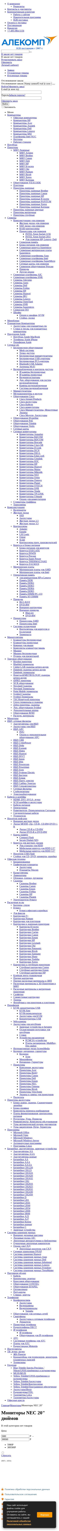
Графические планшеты (25, 864)
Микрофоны (25, 1059)
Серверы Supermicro (23, 307)
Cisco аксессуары (28, 401)
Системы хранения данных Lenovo (31, 1265)
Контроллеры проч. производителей (38, 542)
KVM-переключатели (30, 1013)
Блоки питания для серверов (34, 245)
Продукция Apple (16, 334)
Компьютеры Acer (22, 123)
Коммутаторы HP (28, 464)
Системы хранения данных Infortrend (32, 1262)
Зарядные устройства (24, 1230)
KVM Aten (24, 1010)
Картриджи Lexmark (29, 943)
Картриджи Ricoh (28, 951)
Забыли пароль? (17, 95)
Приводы (24, 269)
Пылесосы (18, 1097)
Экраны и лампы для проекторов (36, 1094)
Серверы (11, 217)
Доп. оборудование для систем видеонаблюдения (35, 381)
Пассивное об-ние (16, 1273)
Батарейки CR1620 (23, 1175)
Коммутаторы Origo (29, 477)
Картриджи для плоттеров (26, 921)
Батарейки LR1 (21, 1200)
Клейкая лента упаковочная (27, 975)
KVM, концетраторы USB (26, 1008)
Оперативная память (24, 575)
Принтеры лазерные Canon (33, 193)
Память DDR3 (26, 585)
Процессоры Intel (28, 623)
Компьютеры (14, 115)
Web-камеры (19, 1021)
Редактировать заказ (11, 59)
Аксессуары (25, 518)
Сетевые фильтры (22, 788)
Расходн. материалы (23, 715)
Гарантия (9, 1499)
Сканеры (18, 880)
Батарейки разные (22, 1224)
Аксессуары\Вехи (22, 1389)
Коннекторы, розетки (24, 1278)
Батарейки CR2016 (23, 1184)
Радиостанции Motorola (25, 1346)
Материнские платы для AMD (35, 569)
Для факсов (19, 913)
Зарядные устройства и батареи (35, 1027)
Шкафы (17, 312)
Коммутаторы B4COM (31, 437)
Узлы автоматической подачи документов (34, 1124)
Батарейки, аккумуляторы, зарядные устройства (32, 1148)
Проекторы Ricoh (28, 1089)
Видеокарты (19, 510)
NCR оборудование (23, 683)
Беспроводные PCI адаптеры (34, 361)
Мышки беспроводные (25, 653)
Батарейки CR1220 (23, 1167)
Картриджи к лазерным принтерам (31, 924)
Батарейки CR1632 (23, 1178)
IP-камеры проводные (30, 374)
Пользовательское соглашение (21, 1494)
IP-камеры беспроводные (32, 372)
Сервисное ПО (21, 309)
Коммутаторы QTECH (31, 485)
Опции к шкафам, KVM (31, 315)
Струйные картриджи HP (32, 972)
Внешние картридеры (30, 607)
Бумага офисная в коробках (33, 910)
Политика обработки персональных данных (27, 1489)
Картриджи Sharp (28, 956)
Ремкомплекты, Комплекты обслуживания (35, 1121)
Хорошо (44, 1515)
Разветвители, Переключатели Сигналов (34, 810)
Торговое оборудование (19, 659)
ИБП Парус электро (23, 780)
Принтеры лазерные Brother (33, 190)
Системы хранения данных (21, 1232)
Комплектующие (16, 507)
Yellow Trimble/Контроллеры (28, 1384)
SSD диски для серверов (32, 226)
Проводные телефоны (24, 1324)
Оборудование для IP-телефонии (36, 1335)
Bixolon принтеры (22, 661)
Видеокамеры (26, 1305)
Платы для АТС (21, 1343)
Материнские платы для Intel (34, 572)
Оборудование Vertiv (24, 426)
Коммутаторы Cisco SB (31, 445)
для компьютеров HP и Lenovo (35, 577)
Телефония (12, 1297)
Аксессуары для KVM (30, 1016)
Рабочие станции (22, 142)
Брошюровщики (21, 862)
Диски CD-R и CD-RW (31, 829)
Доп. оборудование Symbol (27, 707)
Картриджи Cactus (28, 932)
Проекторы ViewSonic (30, 1092)
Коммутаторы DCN (29, 450)
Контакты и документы (19, 9)
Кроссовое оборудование (26, 1281)
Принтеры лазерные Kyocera (34, 199)
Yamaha (29, 1311)
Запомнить (9, 107)
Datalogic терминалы (24, 672)
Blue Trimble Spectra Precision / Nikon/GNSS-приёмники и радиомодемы (34, 1369)
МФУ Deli (24, 161)
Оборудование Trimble (24, 423)
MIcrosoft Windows (22, 1138)
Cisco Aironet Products (30, 399)
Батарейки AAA (21, 1162)
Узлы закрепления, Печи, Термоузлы (32, 1127)
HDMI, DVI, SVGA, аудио (26, 799)
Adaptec (23, 529)
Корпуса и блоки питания (26, 545)
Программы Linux (22, 1146)
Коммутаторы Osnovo (30, 480)
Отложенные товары (18, 73)
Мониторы (12, 718)
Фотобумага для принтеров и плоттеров (34, 1002)
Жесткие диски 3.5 (29, 523)
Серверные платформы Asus (34, 255)
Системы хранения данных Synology (32, 1267)
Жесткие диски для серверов (34, 223)
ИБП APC (18, 729)
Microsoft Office (21, 1132)
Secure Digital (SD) (28, 840)
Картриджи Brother (29, 929)
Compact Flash (26, 837)
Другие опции (26, 272)
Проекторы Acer (27, 1070)
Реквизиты (19, 6)
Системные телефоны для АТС (29, 1340)
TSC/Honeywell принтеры (26, 699)
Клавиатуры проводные (25, 642)
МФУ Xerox (25, 177)
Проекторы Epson (28, 1081)
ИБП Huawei (19, 753)
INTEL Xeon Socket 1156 (38, 234)
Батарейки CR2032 (23, 1189)
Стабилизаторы (21, 791)
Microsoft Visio (20, 1135)
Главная (5, 1405)
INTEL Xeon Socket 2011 (38, 236)
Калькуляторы (20, 872)
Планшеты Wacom (28, 870)
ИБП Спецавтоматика (24, 786)
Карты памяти (20, 834)
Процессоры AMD (29, 621)
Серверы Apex (20, 282)
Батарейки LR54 (21, 1208)
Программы (13, 1129)
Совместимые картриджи (26, 997)
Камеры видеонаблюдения (33, 385)
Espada (22, 531)
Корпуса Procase (27, 556)
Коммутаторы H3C (29, 461)
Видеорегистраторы (29, 377)
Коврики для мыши (23, 645)
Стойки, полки (27, 318)
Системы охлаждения (24, 626)
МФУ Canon (25, 158)
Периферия (13, 1005)
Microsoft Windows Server (26, 1140)
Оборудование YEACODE (27, 182)
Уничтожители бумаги (25, 899)
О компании (13, 3)
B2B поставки (20, 20)
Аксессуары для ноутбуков (27, 1024)
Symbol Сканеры (22, 694)
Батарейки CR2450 (23, 1194)
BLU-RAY (24, 602)
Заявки (10, 70)
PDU (21, 732)
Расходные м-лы (15, 902)
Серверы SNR (20, 304)
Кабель (17, 1276)
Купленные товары (17, 75)
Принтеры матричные (24, 212)
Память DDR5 (26, 591)
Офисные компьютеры (25, 117)
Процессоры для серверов (32, 231)
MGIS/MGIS (19, 1373)
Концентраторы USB (30, 1018)
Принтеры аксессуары (18, 1100)
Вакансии (12, 28)
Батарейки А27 (21, 1219)
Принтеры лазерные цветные (28, 209)
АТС (15, 1338)
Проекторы (19, 1064)
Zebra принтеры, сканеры (26, 705)
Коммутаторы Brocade (30, 442)
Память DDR (26, 580)
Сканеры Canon (27, 886)
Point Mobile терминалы (25, 691)
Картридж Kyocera (29, 926)
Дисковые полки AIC (24, 1238)
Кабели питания (21, 805)
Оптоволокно (20, 1289)
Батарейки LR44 (21, 1205)
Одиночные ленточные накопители (31, 1243)
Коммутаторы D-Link (30, 447)
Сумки (22, 1035)
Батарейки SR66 (21, 1213)
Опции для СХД (21, 1246)
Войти (4, 86)
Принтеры (12, 147)
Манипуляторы (15, 637)
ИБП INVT (19, 756)
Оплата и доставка (16, 22)
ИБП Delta (18, 745)
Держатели (25, 1322)
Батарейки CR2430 (23, 1192)
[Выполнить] (53, 84)
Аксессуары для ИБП (24, 726)
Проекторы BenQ (28, 1073)
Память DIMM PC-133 (30, 594)
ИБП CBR (18, 740)
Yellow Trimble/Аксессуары (27, 1381)
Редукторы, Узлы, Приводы (27, 1119)
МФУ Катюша (26, 180)
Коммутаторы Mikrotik (31, 472)
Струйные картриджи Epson (34, 970)
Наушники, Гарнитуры (31, 1062)
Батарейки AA (20, 1159)
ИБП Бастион (20, 775)
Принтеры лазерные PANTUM (35, 201)
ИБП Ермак (19, 778)
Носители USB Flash (24, 853)
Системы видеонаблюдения (33, 388)
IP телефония (20, 1330)
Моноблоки (13, 320)
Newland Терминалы (23, 688)
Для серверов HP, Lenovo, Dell (41, 239)
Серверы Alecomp (22, 280)
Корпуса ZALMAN (29, 564)
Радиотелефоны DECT (25, 1327)
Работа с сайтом (21, 14)
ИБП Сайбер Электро (24, 783)
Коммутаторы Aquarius (31, 434)
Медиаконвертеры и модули (27, 393)
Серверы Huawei (22, 293)
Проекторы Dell (27, 1078)
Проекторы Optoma (29, 1086)
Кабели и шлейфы (16, 797)
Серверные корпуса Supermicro (35, 247)
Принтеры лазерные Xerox (33, 204)
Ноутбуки (12, 144)
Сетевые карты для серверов (34, 263)
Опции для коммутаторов (32, 499)
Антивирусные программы (27, 1143)
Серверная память (28, 242)
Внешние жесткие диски (26, 821)
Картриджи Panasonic (30, 948)
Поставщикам (14, 25)
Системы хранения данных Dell (29, 1259)
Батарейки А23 (21, 1216)
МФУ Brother (26, 155)
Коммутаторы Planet (29, 483)
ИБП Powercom (21, 764)
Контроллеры (20, 526)
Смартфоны (19, 1316)
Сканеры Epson (27, 889)
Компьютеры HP (22, 120)
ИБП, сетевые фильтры (19, 721)
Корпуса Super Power (30, 558)
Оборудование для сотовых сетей (30, 1313)
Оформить (6, 62)
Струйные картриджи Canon (34, 967)
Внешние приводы (29, 610)
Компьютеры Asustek (24, 125)
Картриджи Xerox (28, 962)
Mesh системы (26, 350)
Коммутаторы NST (29, 475)
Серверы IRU (20, 296)
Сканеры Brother (27, 883)
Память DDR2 (26, 583)
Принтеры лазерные (23, 188)
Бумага (17, 908)
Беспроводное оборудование (28, 347)
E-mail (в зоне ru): (10, 89)
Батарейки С (19, 1227)
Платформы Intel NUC (24, 136)
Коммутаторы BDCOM (31, 439)
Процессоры (19, 618)
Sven (27, 1056)
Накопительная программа (27, 17)
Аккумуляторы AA (23, 1151)
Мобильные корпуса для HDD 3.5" (37, 851)
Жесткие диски (21, 512)
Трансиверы (19, 504)
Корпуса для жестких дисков (28, 843)
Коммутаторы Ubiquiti (30, 496)
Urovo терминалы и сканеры (28, 702)
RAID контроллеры (29, 228)
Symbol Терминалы (23, 696)
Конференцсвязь (21, 1300)
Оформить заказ (16, 86)
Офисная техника (16, 859)
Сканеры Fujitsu (27, 891)
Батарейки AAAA (22, 1165)
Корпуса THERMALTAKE (33, 561)
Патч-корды (19, 1292)
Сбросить (6, 1455)
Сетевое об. (13, 345)
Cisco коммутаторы (29, 407)
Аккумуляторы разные (25, 1156)
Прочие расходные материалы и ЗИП (32, 981)
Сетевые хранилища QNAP (27, 1251)
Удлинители (19, 816)
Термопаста (25, 634)
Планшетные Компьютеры (21, 323)
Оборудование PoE (23, 420)
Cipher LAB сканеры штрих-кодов (31, 667)
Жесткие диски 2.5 (29, 521)
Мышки (17, 650)
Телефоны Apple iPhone (25, 339)
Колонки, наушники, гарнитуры (30, 1051)
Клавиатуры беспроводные (27, 640)
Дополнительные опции (25, 710)
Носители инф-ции (17, 818)
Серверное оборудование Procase (36, 266)
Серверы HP (19, 291)
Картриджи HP (27, 940)
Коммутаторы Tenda (29, 491)
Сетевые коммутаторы (24, 431)
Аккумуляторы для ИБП (25, 724)
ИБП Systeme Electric (24, 772)
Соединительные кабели (26, 813)
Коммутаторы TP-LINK (31, 493)
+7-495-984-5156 (15, 30)
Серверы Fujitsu (21, 288)
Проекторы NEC (28, 1083)
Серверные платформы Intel (33, 258)
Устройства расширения (31, 1037)
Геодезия (11, 1365)
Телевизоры (19, 1362)
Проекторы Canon (28, 1075)
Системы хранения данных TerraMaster (33, 1270)
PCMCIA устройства (36, 1040)
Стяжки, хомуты (21, 1294)
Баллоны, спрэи (21, 905)
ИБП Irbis (18, 761)
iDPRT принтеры (22, 680)
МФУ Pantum (26, 171)
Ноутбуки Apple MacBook (26, 337)
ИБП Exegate (20, 748)
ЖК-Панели (19, 1354)
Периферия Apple (22, 342)
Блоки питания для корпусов (34, 548)
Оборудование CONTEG (26, 1284)
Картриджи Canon (28, 935)
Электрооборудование (24, 794)
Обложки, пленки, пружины (28, 878)
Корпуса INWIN (27, 553)
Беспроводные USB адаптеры (34, 358)
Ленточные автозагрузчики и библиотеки (34, 1240)
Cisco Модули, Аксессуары (33, 415)
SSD (21, 515)
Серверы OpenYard (23, 301)
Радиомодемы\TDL (23, 1392)
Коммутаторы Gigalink (31, 458)
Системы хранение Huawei (27, 1254)
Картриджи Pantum (23, 918)
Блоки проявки (21, 1108)
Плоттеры (18, 185)
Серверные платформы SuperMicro (37, 261)
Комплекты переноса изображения (31, 1110)
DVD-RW (24, 604)
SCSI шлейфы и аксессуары (27, 802)
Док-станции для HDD (31, 845)
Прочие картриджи (23, 978)
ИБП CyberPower (22, 742)
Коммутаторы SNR (29, 488)
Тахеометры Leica (22, 1395)
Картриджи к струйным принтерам (31, 964)
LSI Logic (24, 534)
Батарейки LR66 (21, 1211)
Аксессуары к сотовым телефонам (37, 1319)
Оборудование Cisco (23, 396)
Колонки (23, 1054)
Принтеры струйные (24, 215)
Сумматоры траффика (24, 502)
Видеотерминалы (28, 1308)
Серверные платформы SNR (28, 277)
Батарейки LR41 (21, 1202)
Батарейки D (19, 1197)
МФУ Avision (26, 153)
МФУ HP (24, 163)
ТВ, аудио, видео (16, 1351)
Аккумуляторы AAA (24, 1154)
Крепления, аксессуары (31, 1067)
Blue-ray (29, 613)
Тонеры (17, 1000)
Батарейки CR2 (21, 1181)
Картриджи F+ (20, 916)
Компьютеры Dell (22, 128)
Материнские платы (23, 567)
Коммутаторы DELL (30, 453)
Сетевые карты (21, 429)
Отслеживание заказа (12, 83)
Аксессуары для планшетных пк (30, 326)
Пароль (5, 95)
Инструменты (14, 1349)
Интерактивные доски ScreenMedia (31, 1048)
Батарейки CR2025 (23, 1186)
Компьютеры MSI (22, 134)
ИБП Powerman (21, 767)
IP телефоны (25, 1332)
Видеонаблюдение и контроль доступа (33, 369)
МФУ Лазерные (21, 150)
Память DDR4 (26, 588)
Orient (22, 537)
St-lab (22, 539)
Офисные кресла (16, 1400)
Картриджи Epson (28, 937)
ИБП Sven (18, 770)
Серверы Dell (20, 285)
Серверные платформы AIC (27, 274)
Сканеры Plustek (27, 897)
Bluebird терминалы (23, 664)
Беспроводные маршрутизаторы (35, 355)
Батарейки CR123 (22, 1170)
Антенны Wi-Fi (27, 366)
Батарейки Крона (22, 1221)
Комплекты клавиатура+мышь (29, 648)
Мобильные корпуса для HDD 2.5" (37, 848)
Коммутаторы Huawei (30, 466)
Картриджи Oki (27, 945)
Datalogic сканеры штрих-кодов (29, 669)
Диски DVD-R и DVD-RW (33, 832)
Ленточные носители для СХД (35, 1248)
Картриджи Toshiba (29, 959)
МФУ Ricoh (25, 174)
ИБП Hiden (19, 751)
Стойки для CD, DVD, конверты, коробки (35, 856)
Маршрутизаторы (22, 391)
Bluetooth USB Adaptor (31, 364)
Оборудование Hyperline (25, 418)
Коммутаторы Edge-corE (31, 456)
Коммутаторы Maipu (29, 469)
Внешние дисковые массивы (28, 1235)
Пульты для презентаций (26, 656)
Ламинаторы (19, 875)
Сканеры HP (25, 894)
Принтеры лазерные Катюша (34, 207)
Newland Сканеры (22, 686)
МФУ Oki (24, 169)
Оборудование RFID (23, 713)
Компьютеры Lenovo (24, 131)
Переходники (20, 807)
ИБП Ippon (19, 759)
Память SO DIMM (28, 596)
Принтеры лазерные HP (31, 196)
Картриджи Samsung (30, 954)
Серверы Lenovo (21, 299)
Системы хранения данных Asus (30, 1257)
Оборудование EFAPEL (25, 1286)
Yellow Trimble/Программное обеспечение (35, 1386)
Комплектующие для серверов (29, 220)
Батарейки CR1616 (23, 1173)
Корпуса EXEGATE (29, 550)
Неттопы (18, 139)
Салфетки (18, 994)
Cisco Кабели (26, 404)
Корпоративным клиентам (21, 12)
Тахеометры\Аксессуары (26, 1397)
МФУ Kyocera (26, 166)
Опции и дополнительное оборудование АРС (32, 736)
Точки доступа (26, 353)
